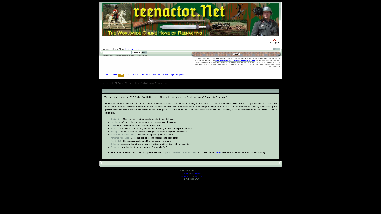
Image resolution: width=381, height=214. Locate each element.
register (135, 49)
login (127, 49)
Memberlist (115, 141)
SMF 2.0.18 (180, 171)
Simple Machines (201, 171)
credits (218, 152)
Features (114, 147)
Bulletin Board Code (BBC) (122, 134)
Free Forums (196, 173)
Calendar (114, 144)
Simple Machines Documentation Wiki (179, 152)
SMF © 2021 (190, 171)
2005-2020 (198, 176)
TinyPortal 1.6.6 (186, 176)
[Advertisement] (190, 88)
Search (113, 128)
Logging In (115, 122)
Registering (115, 119)
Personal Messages (119, 138)
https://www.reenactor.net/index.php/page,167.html (235, 60)
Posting (113, 131)
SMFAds (185, 173)
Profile (113, 125)
